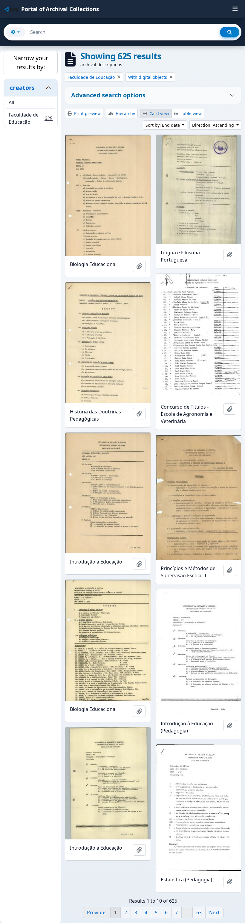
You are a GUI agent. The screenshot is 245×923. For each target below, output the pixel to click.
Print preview (87, 113)
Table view (191, 113)
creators (22, 88)
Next (214, 912)
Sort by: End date (163, 125)
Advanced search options (108, 95)
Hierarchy (124, 113)
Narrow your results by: (30, 62)
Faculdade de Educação (30, 118)
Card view (158, 113)
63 (199, 912)
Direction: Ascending (213, 125)
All (11, 102)
